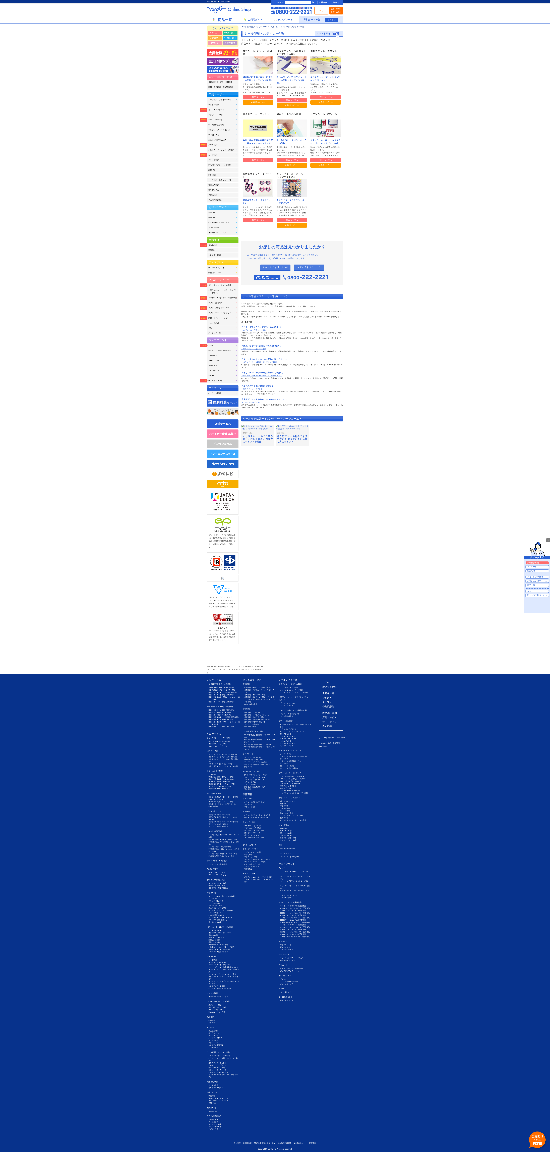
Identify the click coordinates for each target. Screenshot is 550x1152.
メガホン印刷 (213, 1129)
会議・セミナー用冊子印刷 (218, 788)
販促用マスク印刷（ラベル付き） (256, 817)
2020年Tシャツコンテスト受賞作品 (293, 929)
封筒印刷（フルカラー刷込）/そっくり (258, 719)
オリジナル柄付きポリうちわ (254, 802)
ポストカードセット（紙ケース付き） (222, 947)
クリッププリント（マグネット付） (293, 731)
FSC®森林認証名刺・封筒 (218, 223)
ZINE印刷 (212, 774)
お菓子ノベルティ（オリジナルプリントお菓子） (222, 291)
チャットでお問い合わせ (275, 267)
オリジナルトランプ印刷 (289, 687)
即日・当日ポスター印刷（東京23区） (222, 719)
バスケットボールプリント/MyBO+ (293, 779)
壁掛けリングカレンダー (253, 833)
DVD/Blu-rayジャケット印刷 (219, 165)
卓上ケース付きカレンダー (254, 837)
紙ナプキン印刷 (285, 831)
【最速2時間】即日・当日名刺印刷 (221, 687)
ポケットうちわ (250, 807)
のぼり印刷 (248, 855)
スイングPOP (213, 1035)
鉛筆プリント (285, 803)
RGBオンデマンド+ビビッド (219, 875)
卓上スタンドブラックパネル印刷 (221, 910)
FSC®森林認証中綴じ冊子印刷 (220, 846)
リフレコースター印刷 (288, 840)
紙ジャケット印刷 (215, 1005)
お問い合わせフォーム (309, 267)
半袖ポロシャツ (285, 945)
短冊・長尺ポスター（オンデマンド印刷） (224, 766)
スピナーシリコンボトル (289, 768)
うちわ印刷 (212, 245)
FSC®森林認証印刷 (216, 125)
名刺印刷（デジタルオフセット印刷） (258, 687)
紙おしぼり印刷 (285, 833)
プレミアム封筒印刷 (251, 724)
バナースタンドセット (252, 864)
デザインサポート (215, 120)
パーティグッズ (214, 333)
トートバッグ (213, 361)
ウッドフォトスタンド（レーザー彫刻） (294, 793)
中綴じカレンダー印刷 (252, 828)
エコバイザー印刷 (215, 1126)
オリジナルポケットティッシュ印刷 (257, 815)
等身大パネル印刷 (215, 922)
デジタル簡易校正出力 (217, 885)
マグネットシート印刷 (252, 852)
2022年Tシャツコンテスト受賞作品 (293, 920)
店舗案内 (335, 2)
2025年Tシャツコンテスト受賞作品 (293, 906)
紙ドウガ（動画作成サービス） (255, 787)
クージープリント (286, 754)
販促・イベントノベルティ (219, 318)
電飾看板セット (250, 869)
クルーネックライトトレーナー (291, 968)
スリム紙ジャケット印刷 (217, 1007)
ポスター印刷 (213, 105)
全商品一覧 (328, 693)
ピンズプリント (285, 734)
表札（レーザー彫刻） (288, 848)
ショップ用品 (213, 323)
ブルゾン (283, 979)
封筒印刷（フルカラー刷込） (254, 717)
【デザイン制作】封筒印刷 (218, 826)
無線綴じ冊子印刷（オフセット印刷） (222, 784)
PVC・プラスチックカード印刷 (220, 988)
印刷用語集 (328, 706)
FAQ (321, 11)
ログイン (331, 20)
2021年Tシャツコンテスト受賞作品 (293, 925)
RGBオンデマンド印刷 (217, 872)
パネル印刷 (212, 145)
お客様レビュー (258, 102)
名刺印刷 (211, 213)
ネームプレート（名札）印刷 (254, 777)
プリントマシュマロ (287, 703)
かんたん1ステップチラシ (218, 746)
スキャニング (213, 1122)
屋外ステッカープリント (217, 1063)
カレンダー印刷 (214, 255)
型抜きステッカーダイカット (219, 1072)
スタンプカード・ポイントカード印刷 (222, 974)
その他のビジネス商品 (217, 233)
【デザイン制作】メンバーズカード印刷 (223, 822)
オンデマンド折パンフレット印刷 (221, 801)
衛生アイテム (213, 190)
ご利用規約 (247, 1143)
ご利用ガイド (329, 698)
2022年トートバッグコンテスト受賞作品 (295, 922)
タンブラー (284, 758)
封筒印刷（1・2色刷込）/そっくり (256, 715)
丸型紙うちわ (249, 804)
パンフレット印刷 (215, 115)
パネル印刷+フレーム (216, 906)
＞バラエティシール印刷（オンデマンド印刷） (259, 362)
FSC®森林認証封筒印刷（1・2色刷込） (258, 744)
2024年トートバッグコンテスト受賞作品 (295, 913)
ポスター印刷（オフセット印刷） (221, 764)
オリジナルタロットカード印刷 (291, 690)
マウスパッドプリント (288, 729)
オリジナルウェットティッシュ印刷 (293, 820)
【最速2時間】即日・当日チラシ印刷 (222, 690)
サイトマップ (329, 722)
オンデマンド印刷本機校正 (218, 888)
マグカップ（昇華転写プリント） (292, 761)
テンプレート (329, 702)
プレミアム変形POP (216, 1045)
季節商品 (211, 250)
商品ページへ (258, 97)
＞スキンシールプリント (251, 402)
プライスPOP (213, 1040)
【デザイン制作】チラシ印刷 (219, 815)
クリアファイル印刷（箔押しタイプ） (258, 764)
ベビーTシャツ (285, 992)
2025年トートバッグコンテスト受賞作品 (295, 908)
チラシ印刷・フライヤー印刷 (219, 100)
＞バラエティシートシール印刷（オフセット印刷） (261, 376)
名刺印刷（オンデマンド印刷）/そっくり (259, 697)
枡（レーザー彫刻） (287, 766)
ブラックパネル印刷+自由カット (220, 917)
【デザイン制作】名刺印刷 (218, 824)
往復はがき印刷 (214, 942)
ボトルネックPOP (215, 1038)
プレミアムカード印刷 (217, 986)
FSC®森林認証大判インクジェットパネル (224, 854)
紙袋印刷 (211, 170)
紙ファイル (248, 767)
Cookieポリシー (300, 1143)
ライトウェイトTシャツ (288, 895)
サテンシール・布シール (217, 1070)
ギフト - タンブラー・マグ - (219, 308)
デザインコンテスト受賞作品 (219, 351)
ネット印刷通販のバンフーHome (254, 27)
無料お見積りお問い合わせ (336, 10)
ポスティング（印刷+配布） (219, 130)
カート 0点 (314, 19)
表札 (210, 328)
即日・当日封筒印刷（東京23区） (221, 715)
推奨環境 (312, 1143)
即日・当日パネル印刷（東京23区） (222, 726)
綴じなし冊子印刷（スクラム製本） (221, 779)
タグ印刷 (212, 1022)
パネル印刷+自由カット (217, 915)
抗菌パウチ (213, 1103)
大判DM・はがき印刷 (216, 937)
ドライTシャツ (285, 897)
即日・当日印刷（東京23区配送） (221, 87)
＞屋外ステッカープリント (252, 389)
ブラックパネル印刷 (216, 901)
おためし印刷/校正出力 (217, 140)
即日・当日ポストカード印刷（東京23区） (224, 717)
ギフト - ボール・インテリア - (220, 313)
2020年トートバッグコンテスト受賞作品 (295, 932)
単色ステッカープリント (217, 1065)
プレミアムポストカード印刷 (219, 949)
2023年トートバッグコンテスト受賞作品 (295, 918)
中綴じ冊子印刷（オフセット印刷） (221, 777)
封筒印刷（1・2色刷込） (253, 712)
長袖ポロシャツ (285, 947)
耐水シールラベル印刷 (217, 1067)
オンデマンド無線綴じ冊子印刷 (220, 786)
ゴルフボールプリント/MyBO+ (291, 783)
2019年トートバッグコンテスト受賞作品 (295, 936)
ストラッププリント (287, 736)
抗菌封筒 (212, 1096)
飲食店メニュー (214, 273)
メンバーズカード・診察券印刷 (220, 965)
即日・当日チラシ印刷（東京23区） (222, 710)
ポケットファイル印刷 (252, 757)
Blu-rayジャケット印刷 (217, 1012)
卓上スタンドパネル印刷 (217, 908)
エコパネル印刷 (214, 903)
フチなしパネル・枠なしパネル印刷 (221, 896)
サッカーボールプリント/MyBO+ (292, 776)
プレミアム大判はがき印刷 (218, 952)
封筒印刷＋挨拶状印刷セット (254, 722)
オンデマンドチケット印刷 (218, 997)
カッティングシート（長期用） (255, 862)
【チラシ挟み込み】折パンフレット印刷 (223, 797)
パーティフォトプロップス (290, 857)
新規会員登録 (329, 687)
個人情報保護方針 (285, 1143)
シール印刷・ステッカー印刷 (219, 180)
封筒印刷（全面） (250, 726)
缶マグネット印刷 (286, 813)
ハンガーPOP (213, 1047)
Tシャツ (211, 345)
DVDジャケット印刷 (216, 1010)
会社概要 (327, 726)
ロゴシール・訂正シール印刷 (219, 1056)
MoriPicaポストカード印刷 (218, 945)
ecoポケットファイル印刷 (253, 760)
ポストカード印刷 (215, 930)
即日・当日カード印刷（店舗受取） (221, 695)
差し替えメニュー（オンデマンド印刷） (259, 877)
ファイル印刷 (213, 228)
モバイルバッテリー (287, 746)
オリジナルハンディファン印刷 (291, 815)
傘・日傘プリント (215, 381)
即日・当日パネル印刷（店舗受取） (221, 702)
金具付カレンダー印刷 (252, 826)
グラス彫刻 (284, 763)
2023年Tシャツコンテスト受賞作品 (293, 915)
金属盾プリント (285, 788)
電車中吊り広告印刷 (216, 1088)
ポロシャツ (212, 356)
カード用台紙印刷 (286, 716)
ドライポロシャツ (286, 949)
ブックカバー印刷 (215, 1124)
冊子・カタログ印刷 (216, 110)
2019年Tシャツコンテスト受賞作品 (293, 934)
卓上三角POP (213, 1031)
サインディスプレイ (216, 268)
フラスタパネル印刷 (216, 913)
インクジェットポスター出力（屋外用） (223, 757)
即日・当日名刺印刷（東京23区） (221, 712)
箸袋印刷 (283, 828)
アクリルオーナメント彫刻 (290, 790)
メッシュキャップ (286, 984)
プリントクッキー (286, 705)
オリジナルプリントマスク (218, 1100)
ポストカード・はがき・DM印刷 (221, 150)
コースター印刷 (285, 835)
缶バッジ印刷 (285, 811)
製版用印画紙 (213, 1119)
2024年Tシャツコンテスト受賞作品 (293, 910)
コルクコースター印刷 (288, 838)
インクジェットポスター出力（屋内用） (223, 754)
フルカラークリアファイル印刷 (255, 762)
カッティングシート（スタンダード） (258, 859)
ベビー (211, 376)
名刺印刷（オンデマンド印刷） (255, 695)
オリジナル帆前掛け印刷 (289, 981)
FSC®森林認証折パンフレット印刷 (221, 856)
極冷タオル (284, 818)
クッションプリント (287, 743)
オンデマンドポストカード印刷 (220, 933)
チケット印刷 (213, 160)
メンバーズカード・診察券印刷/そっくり (223, 967)
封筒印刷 (211, 218)
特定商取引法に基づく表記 (264, 1143)
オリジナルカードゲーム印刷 (219, 285)
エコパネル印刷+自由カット (219, 920)
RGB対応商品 (213, 135)
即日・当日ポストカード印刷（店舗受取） (224, 692)
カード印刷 (212, 155)
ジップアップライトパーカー (290, 971)
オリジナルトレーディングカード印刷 (294, 692)
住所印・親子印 (250, 782)
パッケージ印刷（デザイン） (290, 714)
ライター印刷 (285, 808)
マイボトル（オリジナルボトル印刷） (294, 756)
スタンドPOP (213, 1043)
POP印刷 (212, 175)
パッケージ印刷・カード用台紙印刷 (222, 298)
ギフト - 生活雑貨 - (215, 303)
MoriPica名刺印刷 (250, 704)
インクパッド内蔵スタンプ (254, 780)
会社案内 (323, 2)
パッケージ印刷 (214, 393)
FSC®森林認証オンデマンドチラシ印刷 (223, 839)
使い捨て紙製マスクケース (218, 1098)
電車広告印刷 (213, 185)
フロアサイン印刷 (250, 857)
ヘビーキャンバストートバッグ (291, 958)
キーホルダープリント (288, 738)
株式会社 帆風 (329, 713)
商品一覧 (274, 27)
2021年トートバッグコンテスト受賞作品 (295, 927)
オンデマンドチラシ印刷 (217, 744)
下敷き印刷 (284, 806)
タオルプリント (285, 741)
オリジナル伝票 (250, 784)
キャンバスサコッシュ (288, 960)
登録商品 (247, 789)
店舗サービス (329, 717)
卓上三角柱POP (214, 1033)
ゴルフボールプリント (288, 786)
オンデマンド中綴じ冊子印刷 (219, 781)
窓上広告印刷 (213, 1085)
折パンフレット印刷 (216, 799)
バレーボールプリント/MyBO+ (291, 781)
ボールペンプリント (287, 801)
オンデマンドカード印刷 (217, 962)
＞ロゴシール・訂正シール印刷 (253, 330)
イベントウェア (214, 371)
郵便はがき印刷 (214, 940)
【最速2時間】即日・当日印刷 (220, 82)
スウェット (212, 366)
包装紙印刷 (212, 195)
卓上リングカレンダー (252, 835)
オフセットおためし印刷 (217, 883)
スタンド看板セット (251, 866)
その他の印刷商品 (215, 200)
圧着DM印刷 (213, 935)
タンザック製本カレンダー (254, 830)
